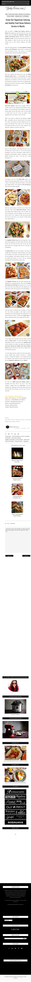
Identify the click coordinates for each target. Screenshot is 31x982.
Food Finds (10, 16)
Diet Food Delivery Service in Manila (17, 14)
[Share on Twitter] (9, 434)
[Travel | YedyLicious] (15, 809)
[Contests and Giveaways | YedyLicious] (15, 824)
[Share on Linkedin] (15, 434)
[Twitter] (12, 948)
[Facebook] (9, 948)
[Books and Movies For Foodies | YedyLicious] (15, 814)
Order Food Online (9, 441)
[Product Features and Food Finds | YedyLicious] (15, 804)
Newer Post (9, 555)
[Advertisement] (18, 617)
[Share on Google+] (18, 434)
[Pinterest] (18, 948)
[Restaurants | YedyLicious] (15, 793)
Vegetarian (25, 441)
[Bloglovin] (21, 948)
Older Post (26, 555)
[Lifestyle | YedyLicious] (15, 819)
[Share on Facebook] (5, 434)
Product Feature (18, 441)
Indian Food (26, 439)
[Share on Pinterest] (12, 434)
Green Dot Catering (22, 16)
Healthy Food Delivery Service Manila (14, 439)
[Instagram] (15, 948)
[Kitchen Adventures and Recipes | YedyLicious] (15, 798)
